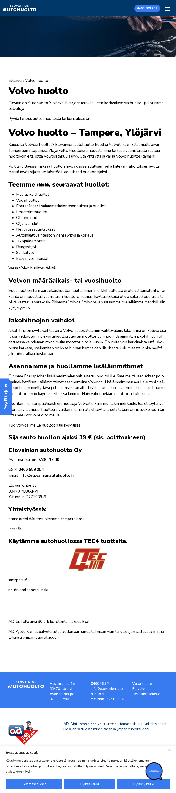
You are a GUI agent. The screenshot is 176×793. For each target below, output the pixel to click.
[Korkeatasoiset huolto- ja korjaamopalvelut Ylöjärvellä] (19, 8)
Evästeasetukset (34, 784)
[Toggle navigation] (167, 9)
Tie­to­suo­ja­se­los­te (146, 694)
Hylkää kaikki (89, 784)
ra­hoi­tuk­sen (137, 166)
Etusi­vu (15, 80)
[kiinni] (171, 749)
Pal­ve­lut (139, 688)
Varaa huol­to (142, 683)
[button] (6, 396)
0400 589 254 (147, 8)
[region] (88, 769)
